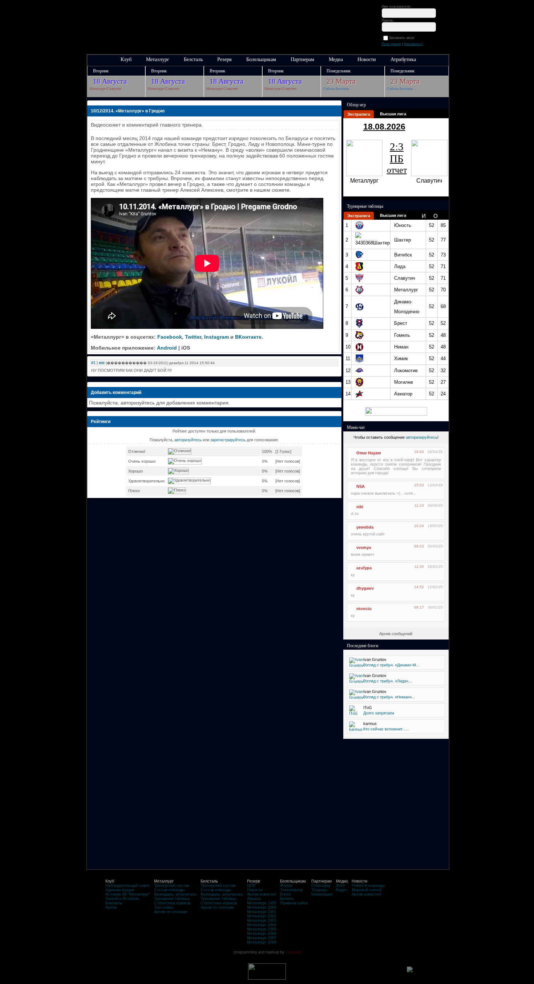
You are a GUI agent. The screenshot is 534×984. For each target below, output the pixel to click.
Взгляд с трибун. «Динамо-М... (391, 665)
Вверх (50, 952)
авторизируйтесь (421, 437)
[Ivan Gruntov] (356, 665)
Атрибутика (403, 59)
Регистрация (391, 44)
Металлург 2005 (261, 929)
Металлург (157, 59)
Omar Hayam (368, 453)
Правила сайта (294, 903)
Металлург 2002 (261, 916)
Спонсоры (320, 885)
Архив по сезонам (170, 911)
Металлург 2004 (261, 925)
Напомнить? (413, 44)
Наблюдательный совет (127, 885)
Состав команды (169, 890)
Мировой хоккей (366, 890)
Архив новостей (261, 894)
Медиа (336, 59)
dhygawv (365, 588)
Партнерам (302, 59)
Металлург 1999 (261, 903)
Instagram (216, 337)
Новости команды (368, 885)
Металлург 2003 (261, 920)
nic (102, 362)
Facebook (169, 337)
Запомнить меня (402, 38)
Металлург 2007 (261, 938)
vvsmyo (363, 547)
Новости (366, 59)
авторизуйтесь (188, 440)
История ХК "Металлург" (127, 894)
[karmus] (356, 729)
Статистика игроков (172, 903)
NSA (360, 486)
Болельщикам (261, 59)
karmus (370, 723)
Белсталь (193, 59)
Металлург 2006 (261, 933)
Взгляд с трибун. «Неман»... (389, 697)
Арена (111, 907)
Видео (341, 890)
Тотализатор (291, 890)
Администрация (119, 890)
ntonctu (364, 608)
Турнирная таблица (172, 898)
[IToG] (353, 713)
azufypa (364, 568)
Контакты (113, 903)
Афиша (253, 898)
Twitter (193, 337)
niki (359, 507)
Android (167, 348)
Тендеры (319, 890)
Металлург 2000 (261, 907)
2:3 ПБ (397, 158)
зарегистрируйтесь (228, 440)
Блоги (285, 894)
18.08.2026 (384, 126)
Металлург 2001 (261, 911)
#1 (93, 362)
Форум (286, 885)
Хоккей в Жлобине (122, 898)
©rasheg (293, 952)
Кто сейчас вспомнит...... (386, 729)
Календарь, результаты (175, 894)
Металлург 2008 (261, 942)
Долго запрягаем (378, 713)
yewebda (364, 527)
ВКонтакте (248, 337)
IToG (367, 707)
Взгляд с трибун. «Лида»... (387, 681)
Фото (340, 885)
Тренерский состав (171, 885)
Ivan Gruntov (375, 659)
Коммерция (321, 894)
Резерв (224, 59)
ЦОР (251, 885)
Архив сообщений (395, 634)
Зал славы (164, 907)
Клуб (126, 59)
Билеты (287, 898)
